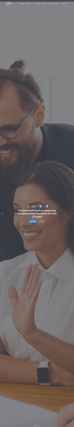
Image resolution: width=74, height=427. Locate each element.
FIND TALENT (32, 221)
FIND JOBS (42, 221)
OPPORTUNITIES (37, 3)
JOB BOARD (44, 3)
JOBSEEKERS (22, 3)
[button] (29, 3)
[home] (9, 3)
